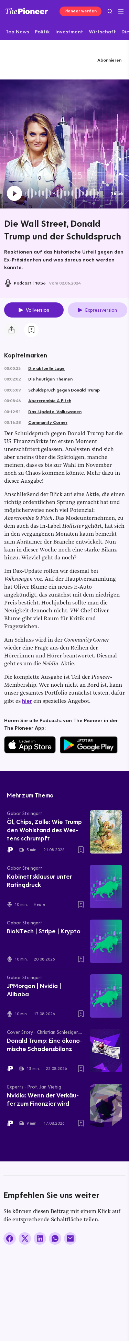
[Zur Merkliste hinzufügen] (31, 330)
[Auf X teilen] (25, 1238)
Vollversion (37, 310)
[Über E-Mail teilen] (70, 1238)
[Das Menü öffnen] (120, 11)
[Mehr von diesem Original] (32, 59)
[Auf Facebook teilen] (9, 1238)
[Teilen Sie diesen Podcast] (11, 330)
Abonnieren (109, 60)
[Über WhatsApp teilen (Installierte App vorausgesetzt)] (55, 1238)
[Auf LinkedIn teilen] (40, 1238)
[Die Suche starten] (110, 11)
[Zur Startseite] (27, 11)
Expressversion (101, 310)
